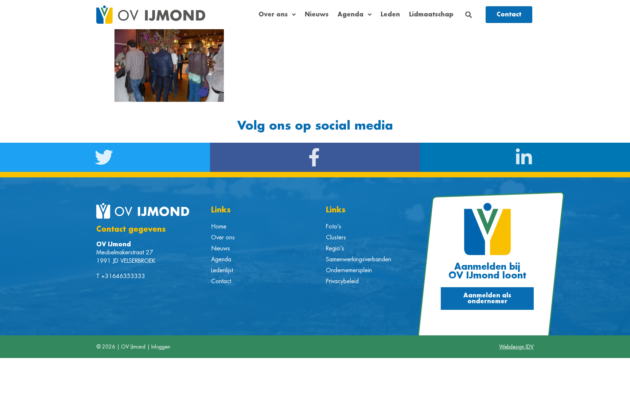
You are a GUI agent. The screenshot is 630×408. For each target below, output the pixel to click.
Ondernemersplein (349, 270)
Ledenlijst (222, 270)
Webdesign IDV (516, 346)
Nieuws (316, 15)
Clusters (336, 237)
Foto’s (333, 227)
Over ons (273, 15)
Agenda (350, 15)
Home (218, 227)
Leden (390, 15)
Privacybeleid (342, 281)
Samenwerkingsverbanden (358, 259)
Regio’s (335, 248)
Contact (221, 281)
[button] (469, 15)
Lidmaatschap (431, 15)
